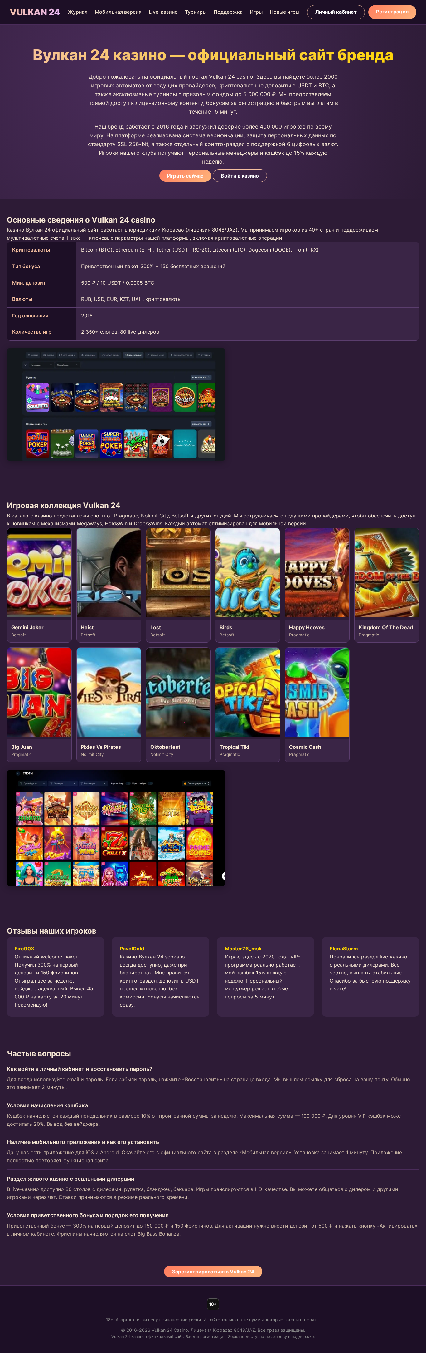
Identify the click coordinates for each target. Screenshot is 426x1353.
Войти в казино (240, 176)
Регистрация (392, 11)
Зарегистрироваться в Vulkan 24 (213, 1271)
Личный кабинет (336, 12)
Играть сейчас (185, 176)
